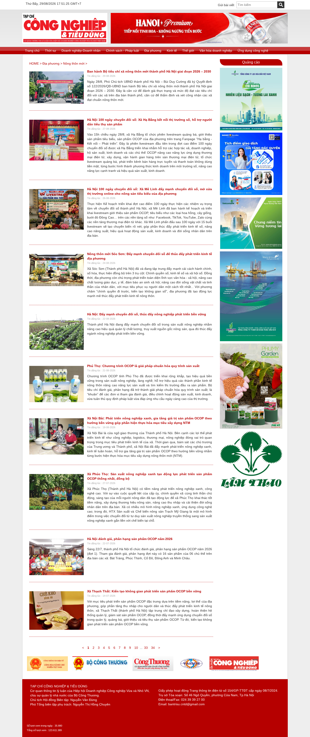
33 (146, 647)
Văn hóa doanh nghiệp (215, 50)
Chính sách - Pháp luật (122, 50)
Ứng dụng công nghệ (253, 50)
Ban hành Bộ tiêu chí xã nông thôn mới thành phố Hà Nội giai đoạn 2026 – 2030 (149, 71)
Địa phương (152, 50)
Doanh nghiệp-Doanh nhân (81, 50)
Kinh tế (172, 50)
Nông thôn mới (73, 63)
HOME (34, 63)
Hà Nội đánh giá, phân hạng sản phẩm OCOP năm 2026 (129, 539)
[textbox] (256, 4)
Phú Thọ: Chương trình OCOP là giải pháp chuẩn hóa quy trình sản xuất (143, 366)
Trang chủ (32, 50)
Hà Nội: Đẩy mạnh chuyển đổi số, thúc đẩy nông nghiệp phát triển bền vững (146, 314)
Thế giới (188, 50)
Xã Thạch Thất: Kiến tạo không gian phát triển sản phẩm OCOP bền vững (144, 591)
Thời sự (50, 50)
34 (153, 647)
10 (136, 647)
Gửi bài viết (226, 5)
